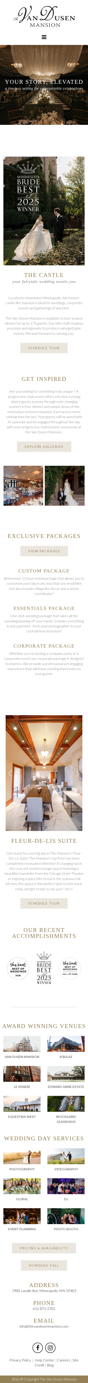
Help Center (44, 1360)
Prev (10, 773)
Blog (50, 1365)
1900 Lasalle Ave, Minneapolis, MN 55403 (44, 1290)
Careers (63, 1360)
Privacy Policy (20, 1360)
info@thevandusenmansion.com (44, 1326)
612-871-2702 (44, 1308)
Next (78, 773)
